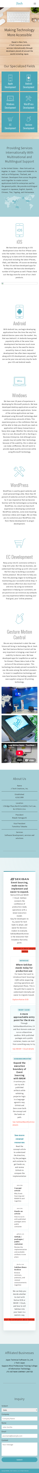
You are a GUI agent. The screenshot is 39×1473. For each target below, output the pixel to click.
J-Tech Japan (19, 1362)
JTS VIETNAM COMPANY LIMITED (19, 1371)
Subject (5, 1405)
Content (5, 1440)
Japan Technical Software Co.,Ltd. (19, 1359)
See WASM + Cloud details (23, 1049)
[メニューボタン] (35, 4)
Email (4, 1431)
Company (5, 1414)
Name (4, 1423)
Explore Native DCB (20, 999)
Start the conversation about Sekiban (19, 1319)
